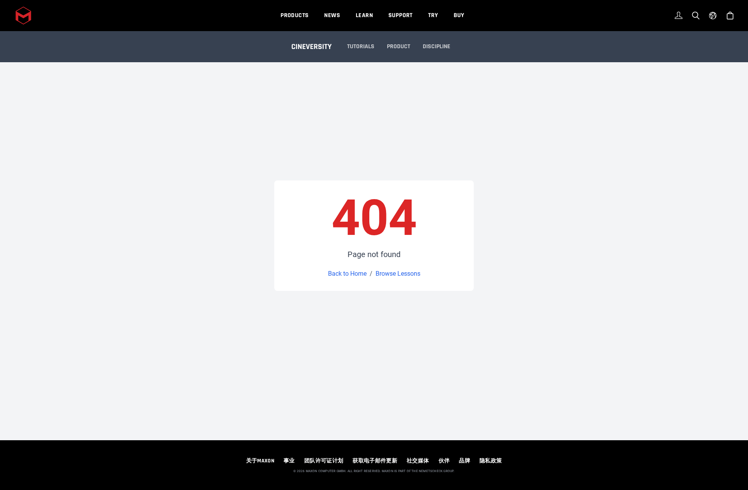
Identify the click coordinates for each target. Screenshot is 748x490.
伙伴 (444, 460)
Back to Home (347, 273)
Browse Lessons (398, 273)
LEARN (364, 15)
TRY (433, 15)
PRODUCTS (294, 15)
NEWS (332, 15)
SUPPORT (400, 15)
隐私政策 (491, 460)
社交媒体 (418, 460)
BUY (458, 15)
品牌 (464, 460)
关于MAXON (260, 460)
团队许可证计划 (323, 460)
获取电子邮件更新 (375, 460)
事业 (289, 460)
